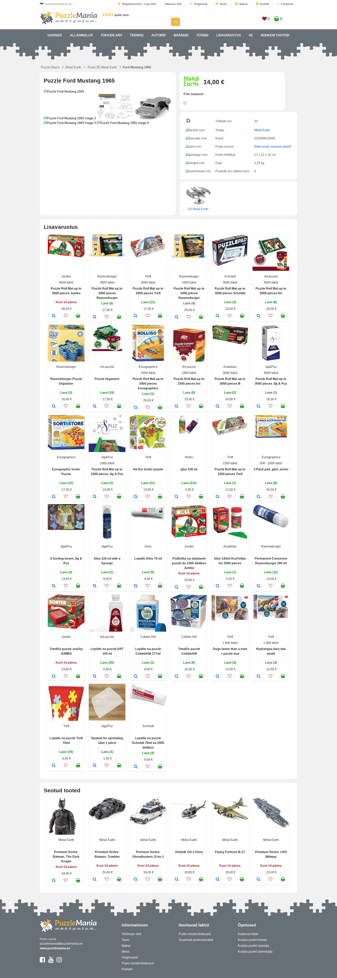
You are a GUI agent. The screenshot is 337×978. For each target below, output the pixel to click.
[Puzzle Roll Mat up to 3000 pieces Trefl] (135, 316)
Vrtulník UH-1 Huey (189, 852)
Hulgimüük (200, 3)
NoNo (189, 457)
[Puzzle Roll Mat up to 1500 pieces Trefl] (217, 496)
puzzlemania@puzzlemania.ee (61, 943)
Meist (125, 951)
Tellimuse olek (173, 3)
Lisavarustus (228, 35)
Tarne (223, 3)
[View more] (66, 256)
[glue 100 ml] (176, 496)
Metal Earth (73, 67)
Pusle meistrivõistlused (138, 963)
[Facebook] (42, 961)
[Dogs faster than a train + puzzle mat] (217, 676)
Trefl (148, 276)
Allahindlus (81, 35)
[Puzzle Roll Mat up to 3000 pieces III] (217, 406)
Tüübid (202, 35)
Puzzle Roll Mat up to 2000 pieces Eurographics (148, 383)
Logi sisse (150, 3)
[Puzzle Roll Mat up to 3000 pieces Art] (258, 316)
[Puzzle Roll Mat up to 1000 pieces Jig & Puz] (95, 496)
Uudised (55, 35)
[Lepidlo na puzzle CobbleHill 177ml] (135, 676)
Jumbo (66, 276)
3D (251, 35)
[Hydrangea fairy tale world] (258, 676)
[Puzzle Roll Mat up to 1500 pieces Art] (176, 406)
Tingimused (130, 957)
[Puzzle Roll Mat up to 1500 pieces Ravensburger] (176, 317)
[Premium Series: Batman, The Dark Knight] (54, 880)
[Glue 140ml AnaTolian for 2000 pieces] (217, 586)
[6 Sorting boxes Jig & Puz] (54, 586)
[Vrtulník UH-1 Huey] (176, 879)
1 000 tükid (230, 643)
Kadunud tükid (248, 934)
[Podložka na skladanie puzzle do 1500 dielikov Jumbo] (176, 587)
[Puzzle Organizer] (95, 406)
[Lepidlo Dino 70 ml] (135, 586)
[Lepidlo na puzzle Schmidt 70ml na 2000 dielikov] (135, 766)
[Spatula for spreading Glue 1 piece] (95, 765)
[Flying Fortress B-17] (217, 879)
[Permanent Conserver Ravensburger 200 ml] (258, 586)
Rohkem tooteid (275, 35)
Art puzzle (271, 276)
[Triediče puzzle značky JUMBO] (54, 676)
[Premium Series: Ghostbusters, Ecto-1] (135, 879)
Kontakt (264, 3)
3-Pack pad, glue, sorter (271, 469)
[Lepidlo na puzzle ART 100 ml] (95, 676)
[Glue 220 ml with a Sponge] (95, 586)
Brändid (181, 35)
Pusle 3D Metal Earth (102, 67)
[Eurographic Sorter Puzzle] (54, 496)
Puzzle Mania (50, 67)
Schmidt (230, 276)
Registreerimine (132, 3)
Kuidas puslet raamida (253, 945)
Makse (243, 3)
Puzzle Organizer (107, 379)
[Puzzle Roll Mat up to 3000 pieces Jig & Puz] (258, 406)
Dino (148, 546)
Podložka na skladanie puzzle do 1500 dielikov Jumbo (189, 563)
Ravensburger (107, 276)
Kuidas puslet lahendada (255, 951)
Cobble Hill (148, 636)
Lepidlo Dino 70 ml (148, 558)
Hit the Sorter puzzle (148, 469)
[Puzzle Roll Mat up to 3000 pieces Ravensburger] (95, 317)
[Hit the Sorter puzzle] (135, 496)
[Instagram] (59, 961)
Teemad (137, 35)
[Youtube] (50, 961)
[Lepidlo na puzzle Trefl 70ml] (54, 765)
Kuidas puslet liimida (252, 939)
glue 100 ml (189, 469)
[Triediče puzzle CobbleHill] (176, 676)
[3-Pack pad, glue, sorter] (258, 496)
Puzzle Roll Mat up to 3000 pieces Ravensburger (107, 293)
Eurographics (148, 366)
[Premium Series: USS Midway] (258, 879)
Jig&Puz (271, 366)
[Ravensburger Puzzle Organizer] (54, 406)
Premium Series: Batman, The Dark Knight (66, 856)
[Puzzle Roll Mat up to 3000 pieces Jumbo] (54, 316)
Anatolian (230, 366)
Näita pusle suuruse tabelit (272, 146)
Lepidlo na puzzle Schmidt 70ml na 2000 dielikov (148, 742)
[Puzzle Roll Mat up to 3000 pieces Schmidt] (217, 316)
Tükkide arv (111, 35)
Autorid (158, 35)
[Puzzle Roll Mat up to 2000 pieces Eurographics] (135, 407)
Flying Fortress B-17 (230, 852)
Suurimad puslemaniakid (196, 939)
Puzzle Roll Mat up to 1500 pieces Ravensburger (189, 293)
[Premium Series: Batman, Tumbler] (95, 879)
